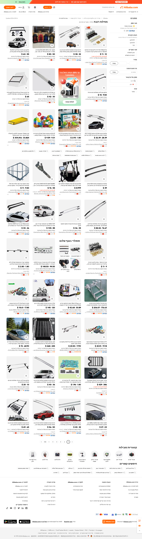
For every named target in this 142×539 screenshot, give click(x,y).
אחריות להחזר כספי (105, 490)
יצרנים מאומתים (78, 486)
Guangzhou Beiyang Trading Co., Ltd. (70, 144)
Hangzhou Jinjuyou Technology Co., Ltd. (69, 311)
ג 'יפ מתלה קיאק (118, 472)
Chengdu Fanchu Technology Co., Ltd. (95, 273)
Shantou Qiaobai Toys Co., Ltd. (72, 388)
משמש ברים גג (56, 151)
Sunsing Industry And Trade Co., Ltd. (18, 58)
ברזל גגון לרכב (130, 468)
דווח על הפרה (51, 504)
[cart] (28, 7)
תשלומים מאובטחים (105, 486)
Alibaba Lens (128, 521)
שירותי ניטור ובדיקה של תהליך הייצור (100, 501)
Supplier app (68, 521)
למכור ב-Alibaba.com (21, 486)
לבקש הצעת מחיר (78, 490)
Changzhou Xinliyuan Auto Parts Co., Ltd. (95, 232)
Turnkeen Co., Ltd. (101, 392)
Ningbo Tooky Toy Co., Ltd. (21, 311)
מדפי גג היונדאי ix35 (115, 468)
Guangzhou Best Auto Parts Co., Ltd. (44, 232)
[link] (139, 520)
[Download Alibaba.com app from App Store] (24, 522)
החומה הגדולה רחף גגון (84, 468)
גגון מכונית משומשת (70, 155)
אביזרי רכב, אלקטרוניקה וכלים (92, 18)
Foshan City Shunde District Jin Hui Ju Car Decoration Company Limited (95, 99)
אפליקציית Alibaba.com (39, 521)
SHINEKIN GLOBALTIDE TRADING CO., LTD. (18, 350)
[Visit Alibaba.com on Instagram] (15, 508)
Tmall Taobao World (61, 530)
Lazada (71, 530)
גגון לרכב (65, 472)
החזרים (53, 497)
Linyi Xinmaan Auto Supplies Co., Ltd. (44, 58)
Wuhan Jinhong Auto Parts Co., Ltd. (44, 193)
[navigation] (123, 230)
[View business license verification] (88, 536)
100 (45, 442)
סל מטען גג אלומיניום (27, 151)
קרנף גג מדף (55, 155)
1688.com (51, 530)
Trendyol (91, 530)
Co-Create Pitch (133, 490)
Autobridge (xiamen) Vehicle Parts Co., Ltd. (95, 192)
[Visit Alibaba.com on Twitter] (19, 508)
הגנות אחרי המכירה (105, 497)
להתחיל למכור (24, 490)
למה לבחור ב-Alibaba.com (130, 486)
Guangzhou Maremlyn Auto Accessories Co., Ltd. (18, 232)
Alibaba (105, 18)
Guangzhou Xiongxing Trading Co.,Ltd (70, 232)
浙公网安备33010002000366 (103, 536)
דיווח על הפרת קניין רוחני (48, 501)
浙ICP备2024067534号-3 (120, 536)
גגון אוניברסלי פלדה (57, 468)
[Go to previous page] (72, 442)
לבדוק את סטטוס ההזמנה (20, 493)
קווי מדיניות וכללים (105, 504)
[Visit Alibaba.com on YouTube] (11, 508)
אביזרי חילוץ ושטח (76, 18)
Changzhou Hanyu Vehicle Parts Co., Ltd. (95, 144)
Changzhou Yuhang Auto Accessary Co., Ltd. (69, 58)
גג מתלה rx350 (85, 155)
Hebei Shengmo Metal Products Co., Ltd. (18, 192)
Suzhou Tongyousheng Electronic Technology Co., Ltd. (69, 192)
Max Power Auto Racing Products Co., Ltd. (95, 62)
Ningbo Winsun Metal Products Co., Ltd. (44, 311)
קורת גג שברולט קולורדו (102, 472)
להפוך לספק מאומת (22, 497)
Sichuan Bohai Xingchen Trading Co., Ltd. (44, 350)
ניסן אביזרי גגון (100, 468)
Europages (99, 530)
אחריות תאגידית (133, 493)
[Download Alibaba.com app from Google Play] (10, 522)
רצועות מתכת (89, 151)
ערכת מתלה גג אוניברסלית (72, 151)
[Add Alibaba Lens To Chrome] (108, 522)
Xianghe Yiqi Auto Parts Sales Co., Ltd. (18, 273)
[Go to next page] (41, 442)
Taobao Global (79, 530)
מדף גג (55, 472)
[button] (54, 7)
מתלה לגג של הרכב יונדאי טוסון (82, 472)
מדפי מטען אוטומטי (23, 468)
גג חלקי (70, 468)
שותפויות (25, 501)
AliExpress (43, 530)
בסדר (114, 63)
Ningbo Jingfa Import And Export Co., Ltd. (95, 311)
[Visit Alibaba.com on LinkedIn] (22, 508)
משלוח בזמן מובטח (105, 493)
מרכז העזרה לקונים (50, 486)
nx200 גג (131, 472)
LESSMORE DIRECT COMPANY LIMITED (69, 350)
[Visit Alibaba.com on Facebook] (26, 508)
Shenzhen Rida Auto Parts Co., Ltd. (44, 100)
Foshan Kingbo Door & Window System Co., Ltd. (44, 270)
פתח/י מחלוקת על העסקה (48, 493)
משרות (136, 497)
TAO (86, 530)
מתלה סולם (101, 151)
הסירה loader (42, 151)
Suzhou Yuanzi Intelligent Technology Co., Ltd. (18, 142)
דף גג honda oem (99, 155)
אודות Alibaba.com (132, 482)
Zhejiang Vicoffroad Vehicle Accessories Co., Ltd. (18, 103)
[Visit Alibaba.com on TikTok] (7, 508)
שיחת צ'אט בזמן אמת (49, 490)
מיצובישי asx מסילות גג (40, 468)
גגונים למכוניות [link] (63, 18)
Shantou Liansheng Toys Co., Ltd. (45, 142)
